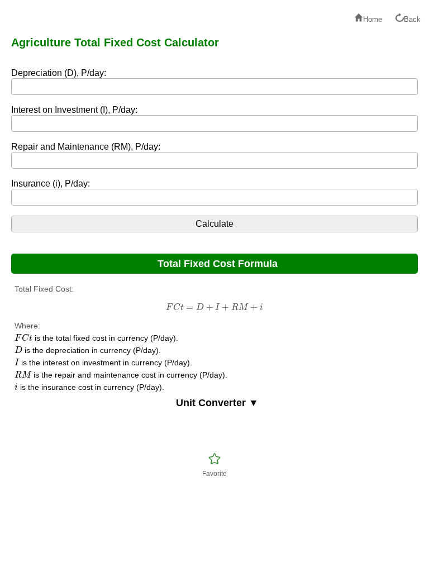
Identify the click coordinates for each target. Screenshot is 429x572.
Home (372, 19)
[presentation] (214, 307)
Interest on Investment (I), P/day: (74, 110)
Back (412, 19)
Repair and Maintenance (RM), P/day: (85, 146)
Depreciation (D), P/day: (58, 73)
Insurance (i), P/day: (50, 183)
